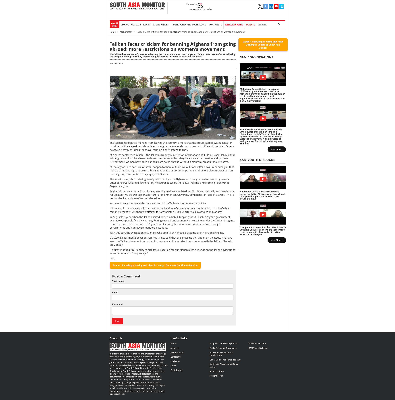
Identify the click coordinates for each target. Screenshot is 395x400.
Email (115, 292)
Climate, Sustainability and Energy (225, 359)
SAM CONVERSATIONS (256, 57)
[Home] (137, 6)
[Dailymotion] (281, 6)
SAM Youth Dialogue (257, 160)
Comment (117, 304)
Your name (118, 280)
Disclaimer (175, 361)
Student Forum (217, 375)
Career (173, 365)
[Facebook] (265, 6)
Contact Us (175, 356)
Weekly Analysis (234, 24)
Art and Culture (217, 371)
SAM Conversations (258, 343)
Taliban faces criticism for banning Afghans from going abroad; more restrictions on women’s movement (173, 46)
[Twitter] (260, 6)
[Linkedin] (271, 6)
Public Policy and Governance (189, 24)
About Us (174, 348)
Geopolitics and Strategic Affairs (224, 343)
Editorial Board (177, 352)
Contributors (176, 370)
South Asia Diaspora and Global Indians (224, 365)
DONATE (250, 24)
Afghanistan (126, 31)
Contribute (215, 24)
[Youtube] (276, 6)
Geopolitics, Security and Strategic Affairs (145, 24)
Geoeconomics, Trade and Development (221, 354)
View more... (277, 149)
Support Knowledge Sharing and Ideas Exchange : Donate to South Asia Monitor (155, 265)
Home (113, 31)
